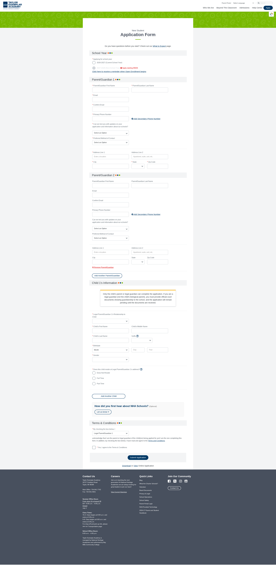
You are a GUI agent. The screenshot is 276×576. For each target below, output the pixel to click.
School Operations (145, 497)
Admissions (244, 8)
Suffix (142, 336)
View (136, 466)
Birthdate (96, 346)
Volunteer (142, 487)
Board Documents (145, 490)
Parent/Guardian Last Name (143, 86)
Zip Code (151, 162)
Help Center (257, 8)
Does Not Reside (103, 373)
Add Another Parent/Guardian (107, 276)
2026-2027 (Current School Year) (109, 62)
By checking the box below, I (103, 429)
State (134, 162)
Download (126, 466)
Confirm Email (98, 105)
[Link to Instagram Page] (180, 481)
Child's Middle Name (139, 326)
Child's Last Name (99, 336)
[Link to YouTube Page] (186, 481)
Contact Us (174, 488)
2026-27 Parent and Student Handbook (149, 511)
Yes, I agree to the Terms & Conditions (112, 447)
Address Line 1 (98, 152)
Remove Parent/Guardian (104, 267)
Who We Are (208, 8)
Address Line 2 (137, 152)
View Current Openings (119, 492)
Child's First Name (99, 326)
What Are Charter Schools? (148, 483)
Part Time (100, 384)
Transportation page (95, 526)
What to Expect (159, 46)
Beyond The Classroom (226, 8)
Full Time (100, 378)
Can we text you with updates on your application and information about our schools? (110, 125)
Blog (140, 480)
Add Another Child (109, 396)
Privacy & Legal (144, 493)
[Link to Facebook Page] (169, 481)
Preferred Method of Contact (103, 138)
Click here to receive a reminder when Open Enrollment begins (119, 72)
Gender (95, 355)
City (94, 162)
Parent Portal (226, 3)
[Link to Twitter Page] (175, 481)
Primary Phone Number (101, 114)
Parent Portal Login (146, 504)
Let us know (102, 412)
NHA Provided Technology (148, 507)
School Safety (144, 500)
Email (95, 95)
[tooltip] (137, 336)
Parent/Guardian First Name (103, 86)
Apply (268, 8)
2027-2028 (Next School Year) (117, 68)
